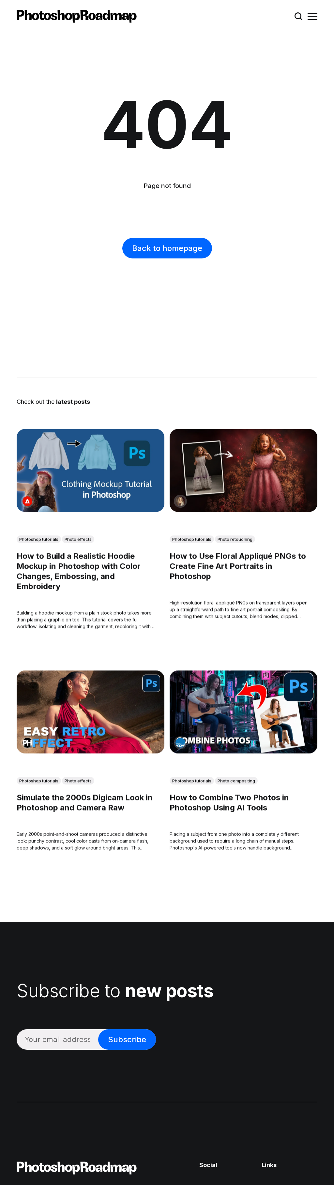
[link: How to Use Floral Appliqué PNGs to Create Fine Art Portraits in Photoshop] (243, 509)
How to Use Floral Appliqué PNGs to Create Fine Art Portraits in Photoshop (238, 565)
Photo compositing (236, 780)
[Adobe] (27, 501)
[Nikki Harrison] (180, 501)
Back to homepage (167, 248)
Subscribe (127, 1039)
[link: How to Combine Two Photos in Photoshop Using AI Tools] (243, 751)
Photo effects (78, 539)
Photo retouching (235, 539)
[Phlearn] (27, 742)
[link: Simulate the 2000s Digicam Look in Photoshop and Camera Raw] (90, 751)
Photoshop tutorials (38, 539)
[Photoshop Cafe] (180, 742)
